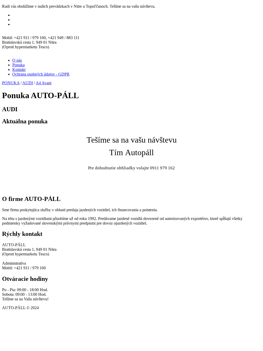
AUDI (27, 83)
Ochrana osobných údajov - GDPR (41, 74)
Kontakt (18, 69)
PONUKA (11, 83)
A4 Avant (43, 83)
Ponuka (18, 65)
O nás (17, 60)
